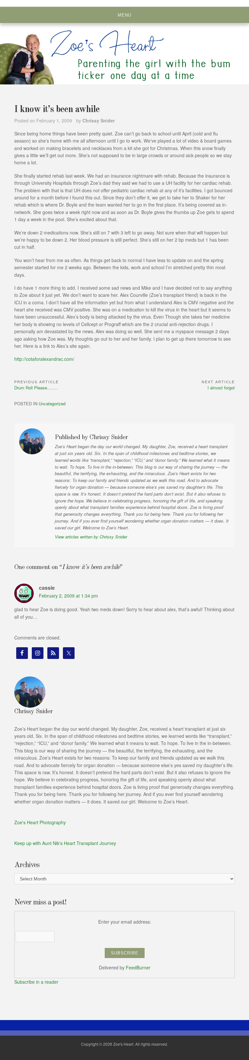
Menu (124, 15)
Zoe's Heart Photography (40, 822)
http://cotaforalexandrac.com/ (44, 359)
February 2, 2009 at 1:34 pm (68, 595)
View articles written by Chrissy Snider (91, 537)
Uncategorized (52, 403)
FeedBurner (138, 967)
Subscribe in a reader (36, 981)
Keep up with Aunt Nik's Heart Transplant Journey (65, 843)
